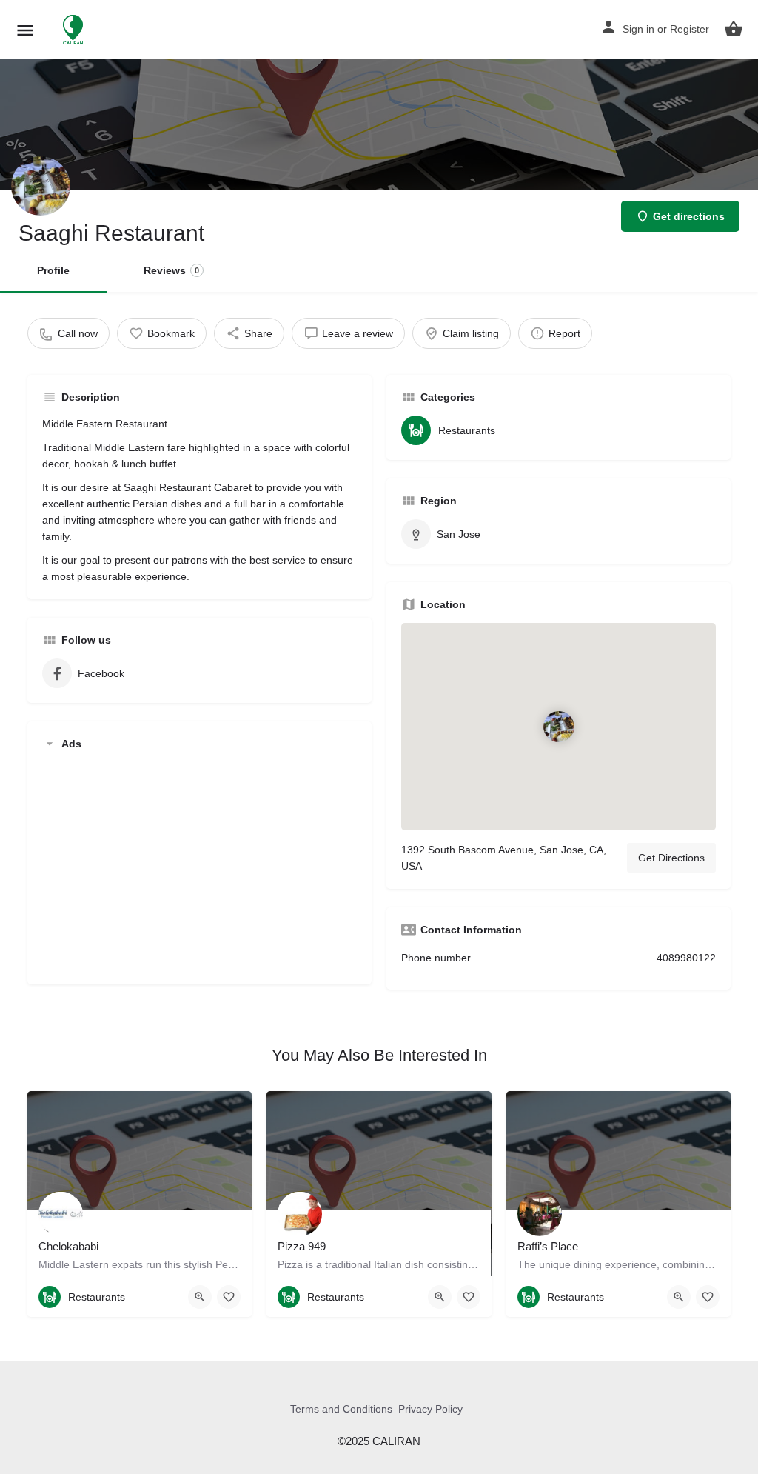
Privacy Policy (430, 1409)
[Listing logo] (40, 186)
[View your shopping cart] (733, 29)
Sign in (638, 29)
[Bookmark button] (229, 1297)
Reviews (171, 270)
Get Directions (671, 858)
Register (689, 29)
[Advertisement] (199, 866)
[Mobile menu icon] (25, 30)
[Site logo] (75, 29)
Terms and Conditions (341, 1409)
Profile (53, 270)
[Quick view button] (200, 1297)
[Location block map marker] (558, 726)
